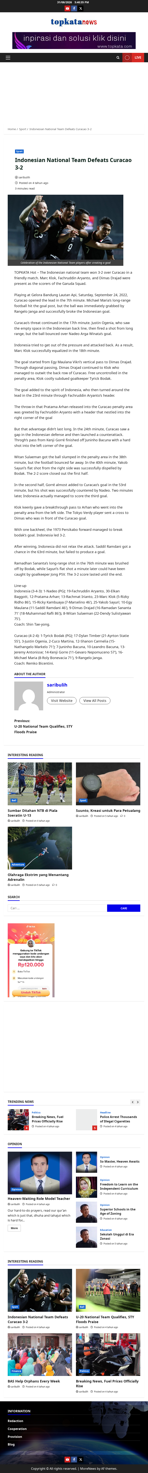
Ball (14, 800)
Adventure (18, 864)
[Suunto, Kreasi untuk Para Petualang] (108, 783)
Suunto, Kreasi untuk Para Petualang (108, 810)
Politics (36, 1112)
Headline (105, 1112)
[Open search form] (118, 57)
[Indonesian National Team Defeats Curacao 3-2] (40, 1290)
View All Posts (94, 700)
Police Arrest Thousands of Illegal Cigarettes (86, 1119)
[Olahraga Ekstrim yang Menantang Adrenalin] (40, 848)
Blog (11, 1444)
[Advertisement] (74, 91)
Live (138, 57)
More (16, 1228)
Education (106, 1230)
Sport (19, 151)
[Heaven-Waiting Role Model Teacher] (40, 1173)
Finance (16, 1371)
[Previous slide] (132, 1102)
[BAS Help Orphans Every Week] (40, 1354)
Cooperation (17, 1429)
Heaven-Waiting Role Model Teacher (39, 1198)
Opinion (16, 1189)
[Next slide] (137, 1102)
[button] (8, 58)
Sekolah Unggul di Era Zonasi (86, 1237)
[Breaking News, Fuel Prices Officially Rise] (108, 1354)
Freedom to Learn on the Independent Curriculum (86, 1187)
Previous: (43, 726)
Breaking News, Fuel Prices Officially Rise (18, 1119)
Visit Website (61, 700)
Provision (15, 1437)
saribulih (24, 177)
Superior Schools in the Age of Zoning (86, 1212)
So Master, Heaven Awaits (86, 1162)
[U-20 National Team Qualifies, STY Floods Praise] (108, 1290)
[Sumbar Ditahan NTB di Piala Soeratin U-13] (40, 783)
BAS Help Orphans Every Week (34, 1381)
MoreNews (88, 1468)
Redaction (15, 1421)
